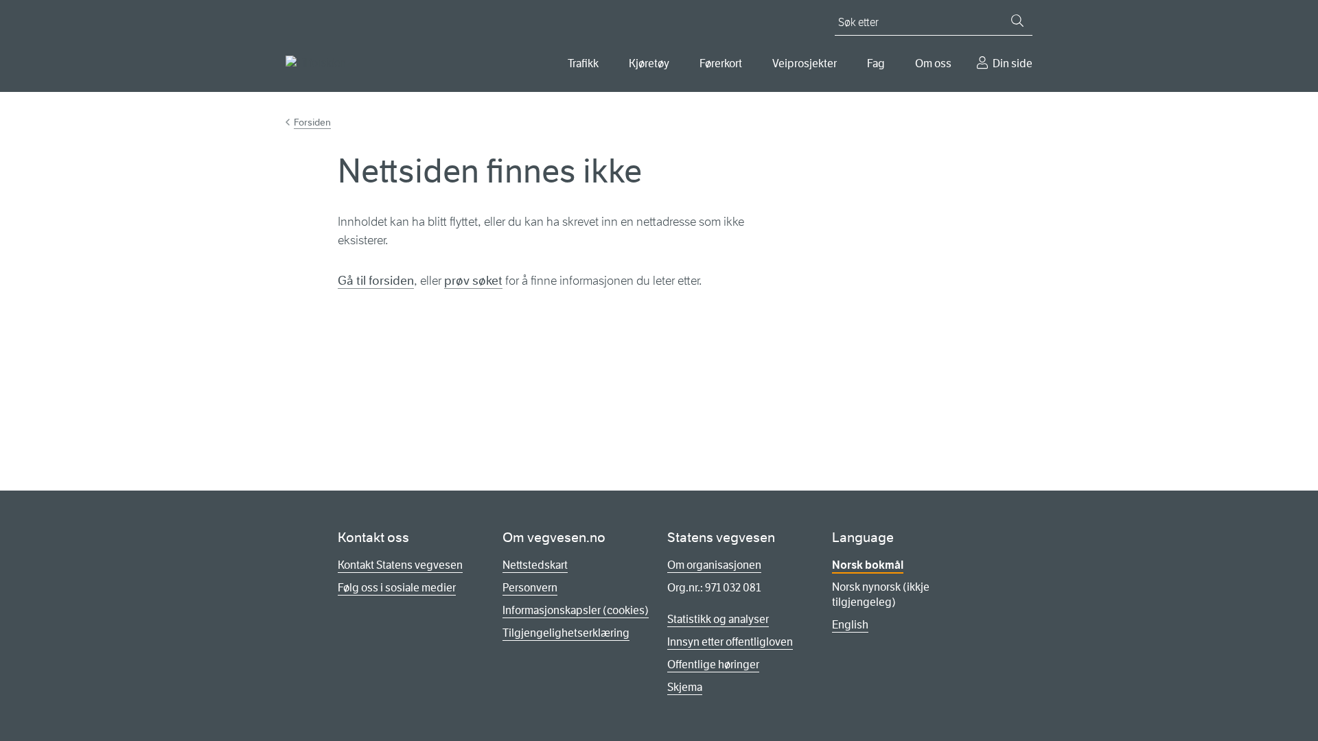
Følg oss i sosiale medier (397, 587)
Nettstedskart (535, 565)
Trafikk (583, 63)
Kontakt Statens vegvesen (400, 565)
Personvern (529, 587)
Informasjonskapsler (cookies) (575, 610)
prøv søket (473, 280)
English (850, 624)
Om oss (933, 63)
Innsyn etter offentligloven (730, 641)
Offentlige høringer (713, 664)
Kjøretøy (649, 63)
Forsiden (312, 122)
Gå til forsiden (376, 280)
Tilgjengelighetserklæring (565, 632)
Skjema (684, 687)
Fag (876, 63)
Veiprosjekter (804, 63)
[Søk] (1017, 20)
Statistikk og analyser (718, 619)
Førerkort (721, 63)
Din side (1012, 63)
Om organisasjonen (714, 565)
